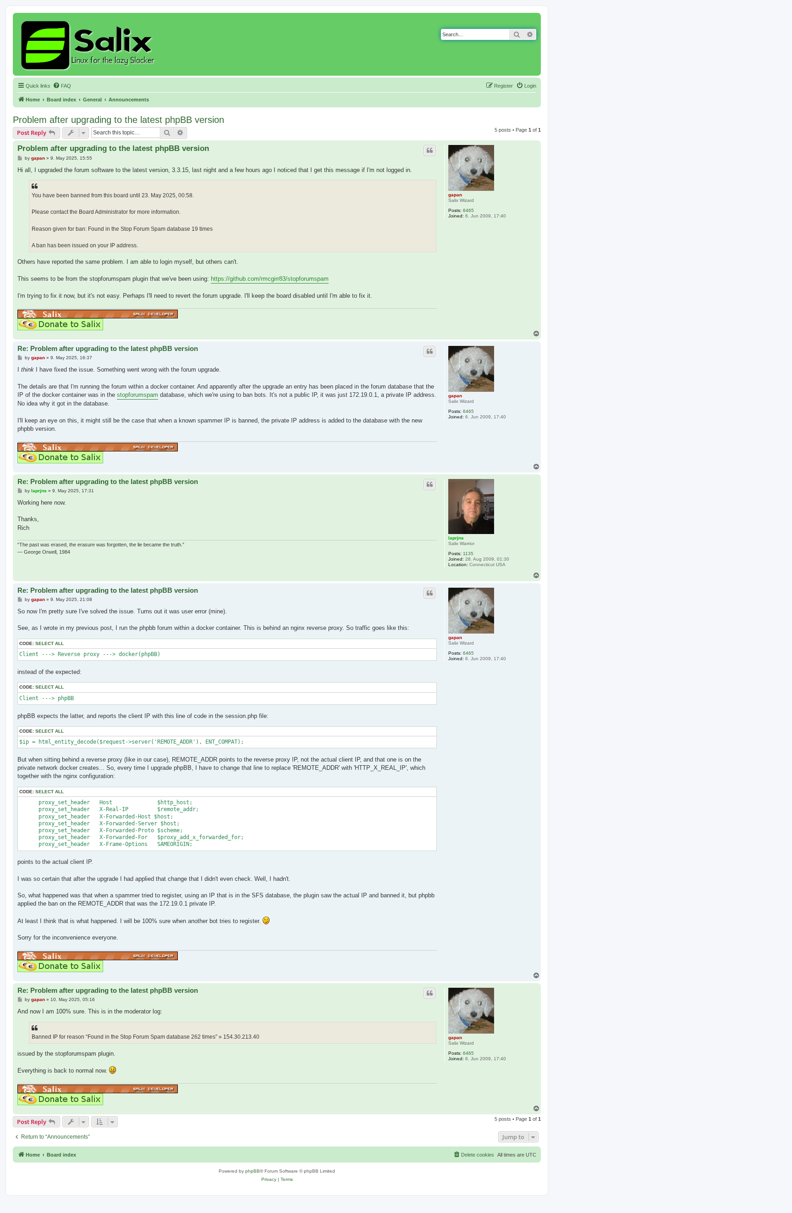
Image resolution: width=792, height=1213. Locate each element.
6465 (468, 210)
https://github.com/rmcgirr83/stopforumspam (270, 278)
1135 (468, 553)
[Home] (89, 44)
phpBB (252, 1171)
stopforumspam (137, 394)
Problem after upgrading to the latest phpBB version (118, 120)
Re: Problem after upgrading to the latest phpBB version (107, 348)
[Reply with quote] (429, 150)
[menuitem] (62, 85)
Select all (49, 643)
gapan (455, 194)
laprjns (456, 537)
